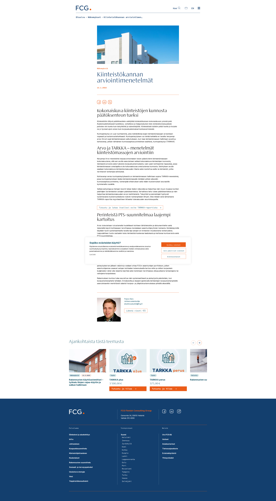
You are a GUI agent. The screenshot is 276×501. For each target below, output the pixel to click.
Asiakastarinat (168, 444)
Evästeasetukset (173, 257)
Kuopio (125, 453)
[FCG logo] (76, 413)
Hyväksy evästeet (173, 245)
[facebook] (99, 103)
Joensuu (125, 440)
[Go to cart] (186, 8)
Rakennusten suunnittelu (80, 462)
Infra (71, 439)
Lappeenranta (128, 459)
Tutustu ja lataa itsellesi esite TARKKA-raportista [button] (128, 207)
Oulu (124, 462)
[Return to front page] (83, 10)
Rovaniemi (127, 468)
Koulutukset (74, 458)
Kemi (124, 446)
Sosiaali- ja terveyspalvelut (81, 467)
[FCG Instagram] (179, 413)
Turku (124, 475)
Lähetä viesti (134, 310)
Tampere (125, 471)
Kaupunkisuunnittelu (78, 448)
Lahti (124, 456)
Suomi (123, 435)
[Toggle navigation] (199, 8)
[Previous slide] (193, 342)
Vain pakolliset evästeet (173, 251)
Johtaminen (74, 444)
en (192, 8)
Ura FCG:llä (167, 435)
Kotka (124, 449)
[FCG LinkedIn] (172, 413)
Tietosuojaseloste (170, 448)
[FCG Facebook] (164, 413)
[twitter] (110, 103)
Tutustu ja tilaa (121, 388)
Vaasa (124, 478)
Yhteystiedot (168, 458)
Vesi (71, 476)
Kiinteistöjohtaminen (78, 453)
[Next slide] (199, 342)
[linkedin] (104, 103)
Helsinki (126, 437)
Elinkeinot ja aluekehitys (79, 435)
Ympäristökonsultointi (78, 481)
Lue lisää (92, 254)
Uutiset (165, 439)
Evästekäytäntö (169, 453)
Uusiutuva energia (77, 472)
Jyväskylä (127, 443)
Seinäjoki (127, 481)
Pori (124, 465)
